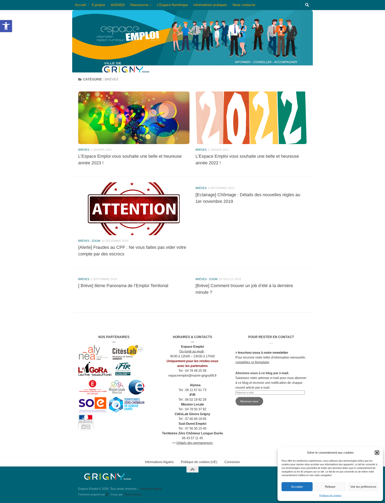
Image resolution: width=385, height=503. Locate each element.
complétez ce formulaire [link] (252, 362)
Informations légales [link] (159, 462)
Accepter (297, 486)
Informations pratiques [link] (210, 5)
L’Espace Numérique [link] (172, 5)
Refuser (330, 486)
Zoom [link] (96, 240)
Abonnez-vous (249, 401)
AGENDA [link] (118, 5)
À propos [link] (98, 5)
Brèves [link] (83, 149)
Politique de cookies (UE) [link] (199, 462)
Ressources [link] (139, 5)
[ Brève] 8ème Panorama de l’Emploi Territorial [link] (123, 285)
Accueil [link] (80, 5)
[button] (377, 453)
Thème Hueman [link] (132, 494)
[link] (6, 26)
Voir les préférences (363, 486)
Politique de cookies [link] (330, 495)
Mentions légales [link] (151, 488)
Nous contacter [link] (244, 5)
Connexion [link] (232, 462)
